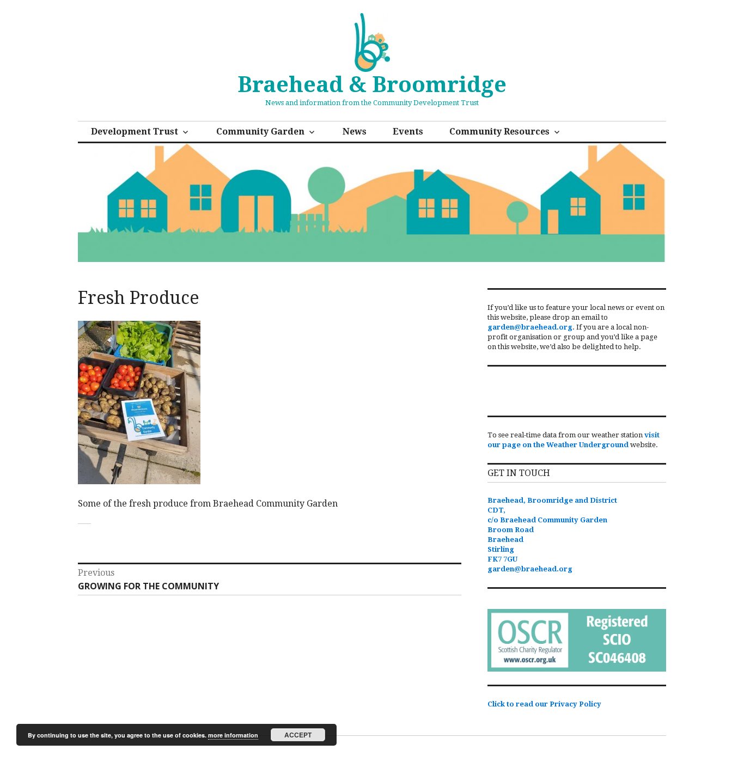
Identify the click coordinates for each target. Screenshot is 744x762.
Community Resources (499, 131)
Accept (298, 735)
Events (408, 131)
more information (233, 735)
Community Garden (260, 131)
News (355, 131)
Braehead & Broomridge (372, 84)
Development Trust (134, 131)
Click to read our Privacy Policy (544, 704)
